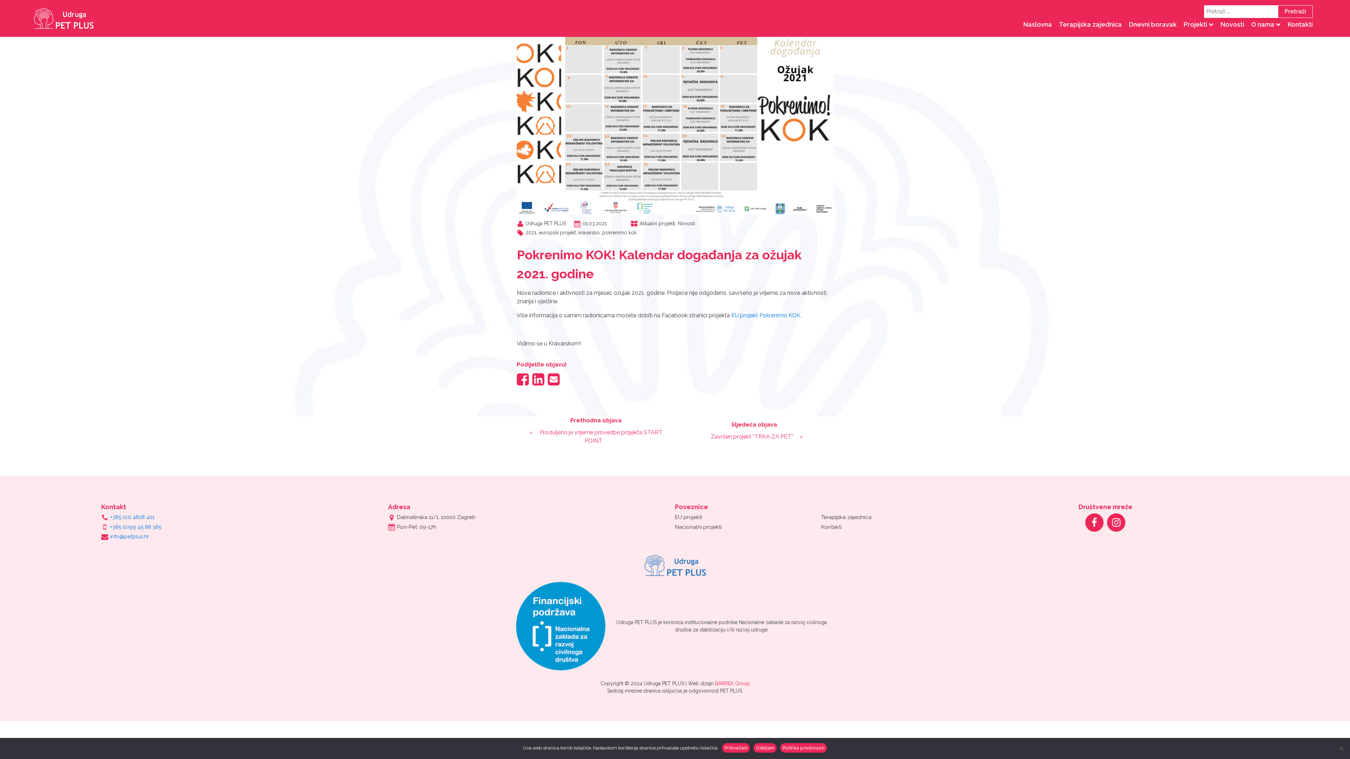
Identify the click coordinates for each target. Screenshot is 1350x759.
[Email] (554, 379)
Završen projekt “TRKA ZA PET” (752, 436)
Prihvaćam (736, 748)
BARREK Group (732, 683)
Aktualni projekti (657, 223)
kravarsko (589, 232)
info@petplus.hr (129, 536)
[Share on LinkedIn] (538, 379)
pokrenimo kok (619, 232)
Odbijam (765, 748)
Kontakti (1300, 24)
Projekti (1195, 24)
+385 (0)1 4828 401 (132, 517)
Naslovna (1037, 24)
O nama (1262, 24)
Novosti (1232, 24)
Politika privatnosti (803, 748)
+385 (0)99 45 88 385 (135, 527)
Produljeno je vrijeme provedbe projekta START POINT (601, 436)
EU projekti (688, 517)
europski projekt (557, 232)
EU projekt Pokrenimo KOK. (766, 315)
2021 (531, 232)
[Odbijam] (1341, 748)
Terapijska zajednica (1090, 24)
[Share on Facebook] (523, 379)
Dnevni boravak (1153, 24)
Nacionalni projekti (698, 527)
